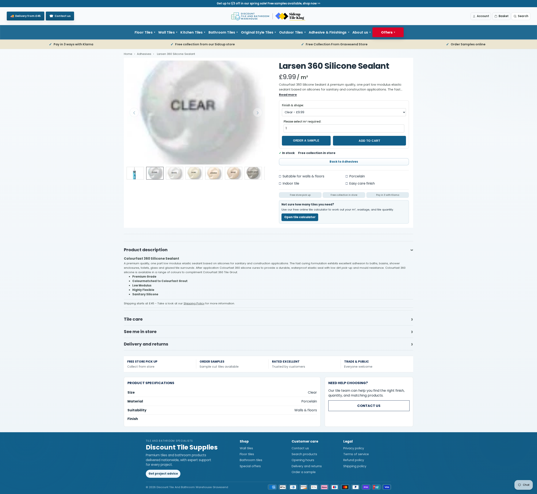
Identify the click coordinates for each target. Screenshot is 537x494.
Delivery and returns (307, 466)
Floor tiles (247, 454)
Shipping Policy (194, 303)
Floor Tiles (144, 32)
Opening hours (303, 460)
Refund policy (353, 460)
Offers (386, 32)
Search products (304, 454)
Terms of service (356, 454)
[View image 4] (194, 173)
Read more (288, 95)
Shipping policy (354, 466)
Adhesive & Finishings (327, 32)
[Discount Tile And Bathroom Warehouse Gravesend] (269, 16)
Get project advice (163, 474)
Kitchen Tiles (191, 32)
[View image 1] (135, 173)
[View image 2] (155, 173)
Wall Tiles (166, 32)
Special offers (250, 466)
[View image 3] (174, 173)
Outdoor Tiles (291, 32)
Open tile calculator (300, 217)
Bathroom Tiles (221, 32)
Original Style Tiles (257, 32)
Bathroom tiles (251, 460)
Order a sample (306, 140)
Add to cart (369, 140)
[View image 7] (253, 173)
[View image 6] (233, 173)
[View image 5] (213, 173)
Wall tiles (246, 448)
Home (128, 54)
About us (360, 32)
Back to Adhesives (344, 162)
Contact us (368, 405)
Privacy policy (353, 448)
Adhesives (144, 54)
